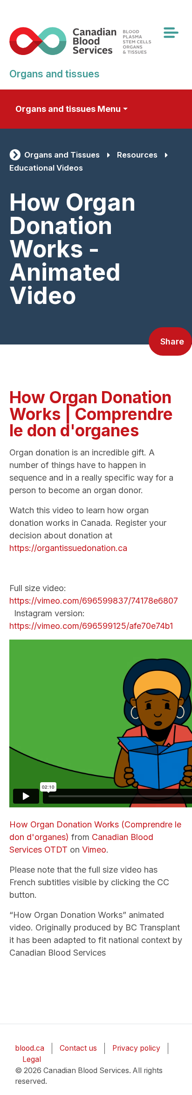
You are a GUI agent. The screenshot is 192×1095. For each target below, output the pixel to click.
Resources (137, 154)
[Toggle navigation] (171, 32)
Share (172, 341)
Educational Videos (46, 167)
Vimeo (94, 849)
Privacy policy (136, 1048)
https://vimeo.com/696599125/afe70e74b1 (91, 626)
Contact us (78, 1048)
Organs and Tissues (62, 154)
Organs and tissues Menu (68, 109)
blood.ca (29, 1048)
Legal (31, 1059)
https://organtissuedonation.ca (68, 548)
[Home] (92, 40)
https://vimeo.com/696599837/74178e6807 (93, 601)
